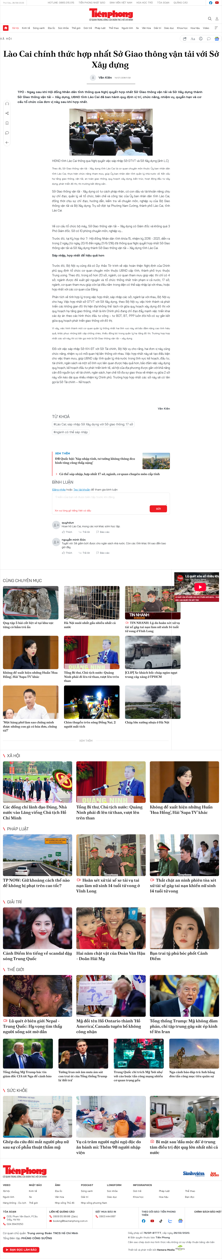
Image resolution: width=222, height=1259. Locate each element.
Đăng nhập (59, 489)
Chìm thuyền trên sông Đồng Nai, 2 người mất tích (90, 724)
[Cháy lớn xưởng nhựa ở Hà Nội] (153, 702)
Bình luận (7, 132)
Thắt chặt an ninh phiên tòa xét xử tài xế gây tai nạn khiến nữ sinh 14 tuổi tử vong (183, 885)
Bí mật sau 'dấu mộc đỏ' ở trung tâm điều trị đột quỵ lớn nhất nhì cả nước (184, 1147)
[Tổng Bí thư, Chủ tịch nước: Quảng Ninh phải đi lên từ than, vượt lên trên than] (91, 652)
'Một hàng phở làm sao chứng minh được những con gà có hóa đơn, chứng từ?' (30, 726)
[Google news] (182, 1221)
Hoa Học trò (144, 2)
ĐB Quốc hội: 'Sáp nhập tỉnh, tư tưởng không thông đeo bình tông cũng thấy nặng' (95, 461)
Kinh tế (26, 28)
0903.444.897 (107, 1216)
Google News (216, 38)
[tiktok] (162, 1221)
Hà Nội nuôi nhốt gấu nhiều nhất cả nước (90, 625)
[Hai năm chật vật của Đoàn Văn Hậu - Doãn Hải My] (111, 928)
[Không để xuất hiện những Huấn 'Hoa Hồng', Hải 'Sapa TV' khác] (30, 652)
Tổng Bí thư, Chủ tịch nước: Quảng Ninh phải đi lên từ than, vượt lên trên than (91, 677)
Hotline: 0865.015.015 (61, 2)
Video (206, 28)
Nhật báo (35, 1185)
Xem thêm (216, 28)
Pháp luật (100, 28)
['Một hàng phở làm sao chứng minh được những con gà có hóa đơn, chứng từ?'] (30, 702)
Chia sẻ (7, 113)
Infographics (142, 1185)
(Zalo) (74, 1216)
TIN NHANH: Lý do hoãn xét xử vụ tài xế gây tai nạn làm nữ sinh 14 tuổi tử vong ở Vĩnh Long (152, 627)
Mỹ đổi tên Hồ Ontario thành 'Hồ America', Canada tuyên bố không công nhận (108, 1026)
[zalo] (172, 1221)
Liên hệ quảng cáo (62, 1211)
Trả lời (86, 532)
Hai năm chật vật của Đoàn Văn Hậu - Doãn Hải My (110, 956)
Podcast (87, 1185)
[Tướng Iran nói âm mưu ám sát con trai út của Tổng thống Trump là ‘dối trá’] (83, 1054)
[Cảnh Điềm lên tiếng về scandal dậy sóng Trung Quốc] (37, 928)
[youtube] (217, 3)
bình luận (208, 38)
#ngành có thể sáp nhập (71, 432)
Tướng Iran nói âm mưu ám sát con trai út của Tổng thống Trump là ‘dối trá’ (82, 1076)
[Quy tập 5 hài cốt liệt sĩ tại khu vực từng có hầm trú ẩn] (30, 602)
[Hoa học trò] (214, 1174)
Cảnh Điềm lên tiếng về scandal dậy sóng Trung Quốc (37, 956)
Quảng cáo (181, 2)
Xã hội (15, 28)
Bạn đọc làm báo (23, 1249)
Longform (114, 1185)
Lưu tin (7, 123)
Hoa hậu (195, 28)
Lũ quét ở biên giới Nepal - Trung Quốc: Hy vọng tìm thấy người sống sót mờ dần (32, 1026)
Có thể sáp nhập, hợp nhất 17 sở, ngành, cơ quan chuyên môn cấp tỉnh (109, 474)
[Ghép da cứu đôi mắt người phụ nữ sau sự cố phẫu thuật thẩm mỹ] (37, 1117)
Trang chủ (5, 28)
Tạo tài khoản (81, 489)
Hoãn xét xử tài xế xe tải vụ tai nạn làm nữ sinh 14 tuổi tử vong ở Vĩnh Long (108, 885)
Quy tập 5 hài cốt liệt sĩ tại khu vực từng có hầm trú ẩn (28, 625)
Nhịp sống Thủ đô (64, 1202)
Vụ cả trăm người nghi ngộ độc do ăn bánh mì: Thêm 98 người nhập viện (108, 1147)
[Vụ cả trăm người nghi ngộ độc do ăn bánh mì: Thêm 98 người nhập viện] (111, 1117)
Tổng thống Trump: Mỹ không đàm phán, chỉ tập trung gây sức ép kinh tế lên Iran (184, 1026)
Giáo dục (169, 28)
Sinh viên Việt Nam (121, 2)
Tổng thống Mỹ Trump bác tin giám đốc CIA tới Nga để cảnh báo (27, 1074)
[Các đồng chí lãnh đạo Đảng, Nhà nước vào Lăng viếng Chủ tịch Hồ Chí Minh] (37, 782)
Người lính (127, 28)
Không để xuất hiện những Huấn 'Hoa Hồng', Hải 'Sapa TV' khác (30, 675)
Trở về (7, 142)
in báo (200, 38)
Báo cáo (104, 532)
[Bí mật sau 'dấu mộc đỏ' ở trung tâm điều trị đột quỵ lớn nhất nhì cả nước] (184, 1117)
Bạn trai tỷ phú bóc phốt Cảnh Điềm (179, 956)
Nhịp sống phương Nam (94, 1202)
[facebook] (211, 3)
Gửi (158, 508)
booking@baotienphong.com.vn (70, 1220)
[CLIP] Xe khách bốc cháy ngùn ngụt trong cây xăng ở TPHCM (151, 675)
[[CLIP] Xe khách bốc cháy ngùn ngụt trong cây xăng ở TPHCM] (153, 652)
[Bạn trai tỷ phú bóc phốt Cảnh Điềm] (184, 928)
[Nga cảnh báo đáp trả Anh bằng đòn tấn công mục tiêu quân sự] (194, 1054)
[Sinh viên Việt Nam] (194, 1174)
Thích (69, 532)
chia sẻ (184, 38)
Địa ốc (51, 28)
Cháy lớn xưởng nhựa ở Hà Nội (147, 722)
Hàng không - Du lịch (14, 1202)
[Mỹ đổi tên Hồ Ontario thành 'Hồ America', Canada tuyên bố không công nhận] (111, 996)
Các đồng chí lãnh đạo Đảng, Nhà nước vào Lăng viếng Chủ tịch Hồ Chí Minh (35, 812)
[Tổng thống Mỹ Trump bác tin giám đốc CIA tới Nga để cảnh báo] (28, 1054)
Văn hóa (146, 28)
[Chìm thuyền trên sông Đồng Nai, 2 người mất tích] (91, 702)
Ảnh (57, 1185)
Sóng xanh (39, 28)
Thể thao (114, 28)
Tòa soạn (163, 2)
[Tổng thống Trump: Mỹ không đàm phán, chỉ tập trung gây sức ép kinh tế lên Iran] (184, 996)
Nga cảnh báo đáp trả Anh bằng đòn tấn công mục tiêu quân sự (192, 1074)
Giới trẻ (88, 28)
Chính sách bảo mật (208, 1211)
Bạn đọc (189, 1196)
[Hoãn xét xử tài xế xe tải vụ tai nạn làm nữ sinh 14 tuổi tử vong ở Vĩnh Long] (111, 855)
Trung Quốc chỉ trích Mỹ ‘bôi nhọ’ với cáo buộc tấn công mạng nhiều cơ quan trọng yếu (138, 1076)
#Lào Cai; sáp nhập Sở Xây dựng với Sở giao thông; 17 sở (93, 424)
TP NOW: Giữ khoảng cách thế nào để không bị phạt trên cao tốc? (36, 882)
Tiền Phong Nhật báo (92, 2)
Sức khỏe (63, 28)
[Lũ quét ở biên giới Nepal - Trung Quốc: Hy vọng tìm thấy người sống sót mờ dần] (37, 996)
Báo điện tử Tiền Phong (111, 14)
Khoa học (182, 28)
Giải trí (157, 28)
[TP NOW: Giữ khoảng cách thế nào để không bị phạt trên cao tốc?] (37, 855)
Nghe (7, 103)
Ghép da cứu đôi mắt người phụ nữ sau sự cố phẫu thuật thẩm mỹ (36, 1144)
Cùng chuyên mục (22, 580)
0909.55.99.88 (61, 1216)
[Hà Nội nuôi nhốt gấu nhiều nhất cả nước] (91, 602)
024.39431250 (15, 1224)
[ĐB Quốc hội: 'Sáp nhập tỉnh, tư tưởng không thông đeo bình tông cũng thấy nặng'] (156, 460)
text (192, 38)
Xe (137, 28)
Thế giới (76, 28)
